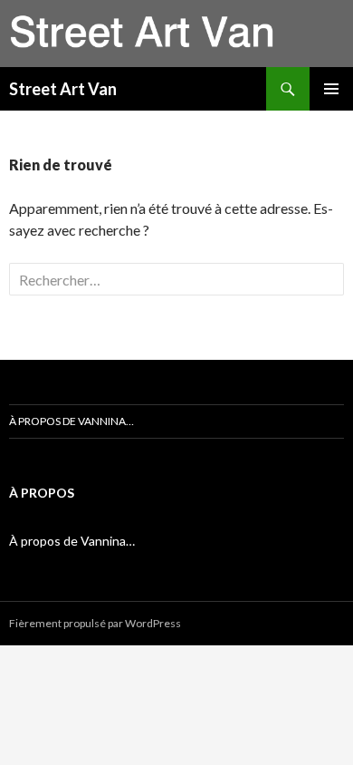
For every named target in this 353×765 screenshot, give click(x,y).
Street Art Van (63, 89)
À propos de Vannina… (71, 421)
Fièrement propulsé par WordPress (95, 623)
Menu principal (331, 89)
